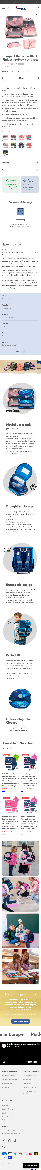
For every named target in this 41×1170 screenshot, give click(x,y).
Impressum (6, 1087)
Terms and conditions (30, 1076)
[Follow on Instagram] (9, 1140)
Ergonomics (6, 1105)
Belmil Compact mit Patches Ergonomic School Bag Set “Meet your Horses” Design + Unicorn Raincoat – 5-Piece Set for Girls (29, 780)
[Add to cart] (17, 768)
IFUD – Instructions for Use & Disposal (30, 1092)
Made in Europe (7, 1109)
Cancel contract (31, 1165)
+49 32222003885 (9, 1131)
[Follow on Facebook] (3, 1140)
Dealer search (7, 1083)
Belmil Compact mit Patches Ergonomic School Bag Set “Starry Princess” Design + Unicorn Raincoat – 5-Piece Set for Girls (29, 822)
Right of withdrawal (8, 1076)
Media (4, 1113)
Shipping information (9, 1079)
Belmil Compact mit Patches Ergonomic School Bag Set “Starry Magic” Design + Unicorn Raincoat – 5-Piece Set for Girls (10, 822)
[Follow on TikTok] (15, 1140)
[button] (36, 1169)
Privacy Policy (27, 1079)
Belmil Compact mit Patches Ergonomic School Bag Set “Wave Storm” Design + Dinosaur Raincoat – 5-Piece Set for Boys (10, 780)
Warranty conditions (29, 1087)
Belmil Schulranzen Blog (8, 1118)
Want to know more (20, 1021)
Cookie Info (27, 1083)
